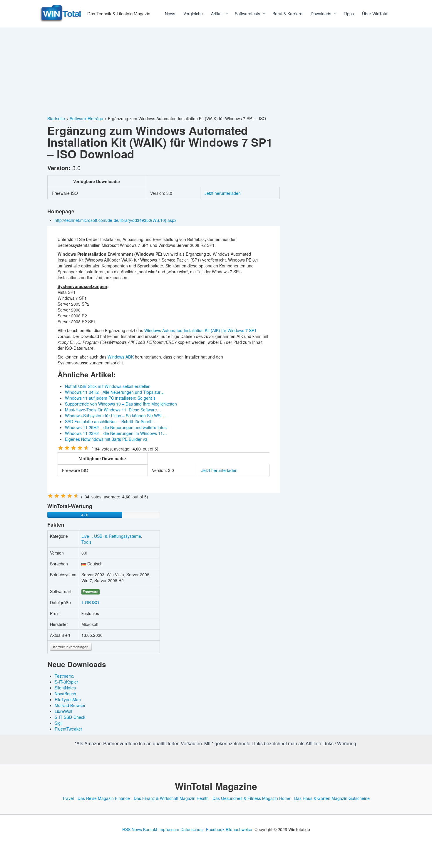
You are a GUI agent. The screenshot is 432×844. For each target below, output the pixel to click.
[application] (224, 13)
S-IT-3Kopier (66, 682)
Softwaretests (247, 13)
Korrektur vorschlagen (70, 646)
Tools (86, 542)
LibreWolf (63, 711)
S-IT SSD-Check (70, 717)
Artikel (216, 13)
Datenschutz (192, 829)
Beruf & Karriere (287, 13)
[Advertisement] (216, 71)
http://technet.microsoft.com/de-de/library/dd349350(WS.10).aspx (116, 220)
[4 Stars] (80, 448)
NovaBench (65, 693)
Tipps (349, 13)
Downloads (321, 13)
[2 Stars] (67, 448)
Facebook (215, 829)
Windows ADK (121, 357)
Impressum (168, 829)
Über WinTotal (375, 13)
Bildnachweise (239, 829)
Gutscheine (359, 798)
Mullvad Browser (70, 705)
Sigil (58, 723)
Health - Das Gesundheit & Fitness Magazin (237, 798)
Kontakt (150, 829)
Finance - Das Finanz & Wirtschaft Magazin (155, 798)
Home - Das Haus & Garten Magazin (313, 798)
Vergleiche (193, 13)
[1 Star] (60, 448)
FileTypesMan (68, 699)
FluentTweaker (68, 729)
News (170, 13)
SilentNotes (65, 688)
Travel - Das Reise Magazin (88, 798)
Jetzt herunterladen (223, 193)
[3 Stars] (73, 448)
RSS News (132, 829)
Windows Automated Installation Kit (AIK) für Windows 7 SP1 (200, 330)
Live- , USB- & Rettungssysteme (111, 536)
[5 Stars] (86, 448)
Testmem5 (64, 676)
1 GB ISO (90, 602)
